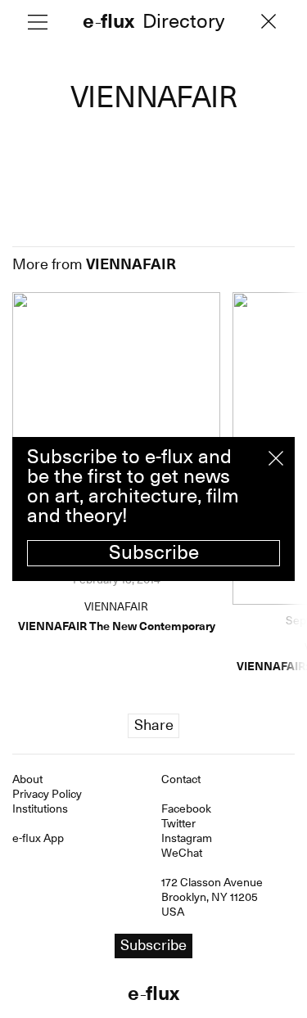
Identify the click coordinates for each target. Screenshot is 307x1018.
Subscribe (154, 552)
